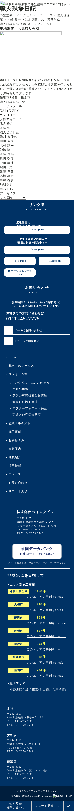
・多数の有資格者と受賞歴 (28, 395)
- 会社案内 (13, 448)
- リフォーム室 (17, 374)
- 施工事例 (13, 431)
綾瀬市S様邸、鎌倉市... (17, 97)
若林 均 (5, 128)
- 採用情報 (13, 465)
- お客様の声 (15, 440)
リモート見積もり (47, 805)
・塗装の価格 (18, 389)
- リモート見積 (17, 491)
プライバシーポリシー (28, 791)
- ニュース (13, 474)
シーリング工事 (11, 106)
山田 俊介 (7, 141)
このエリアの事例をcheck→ (46, 596)
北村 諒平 (7, 145)
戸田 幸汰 (7, 162)
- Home (11, 357)
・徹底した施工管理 (23, 402)
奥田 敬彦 (7, 158)
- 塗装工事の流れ (18, 423)
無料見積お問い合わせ (15, 805)
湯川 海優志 (8, 136)
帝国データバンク (37, 551)
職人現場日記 (9, 132)
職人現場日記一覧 (12, 101)
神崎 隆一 (7, 149)
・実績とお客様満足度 (25, 414)
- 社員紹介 (13, 457)
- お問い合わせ (17, 482)
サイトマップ (50, 791)
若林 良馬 (7, 154)
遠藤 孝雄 (7, 171)
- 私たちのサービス (20, 365)
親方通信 (6, 123)
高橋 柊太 (7, 176)
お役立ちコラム (11, 119)
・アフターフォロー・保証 (28, 408)
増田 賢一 (8, 167)
